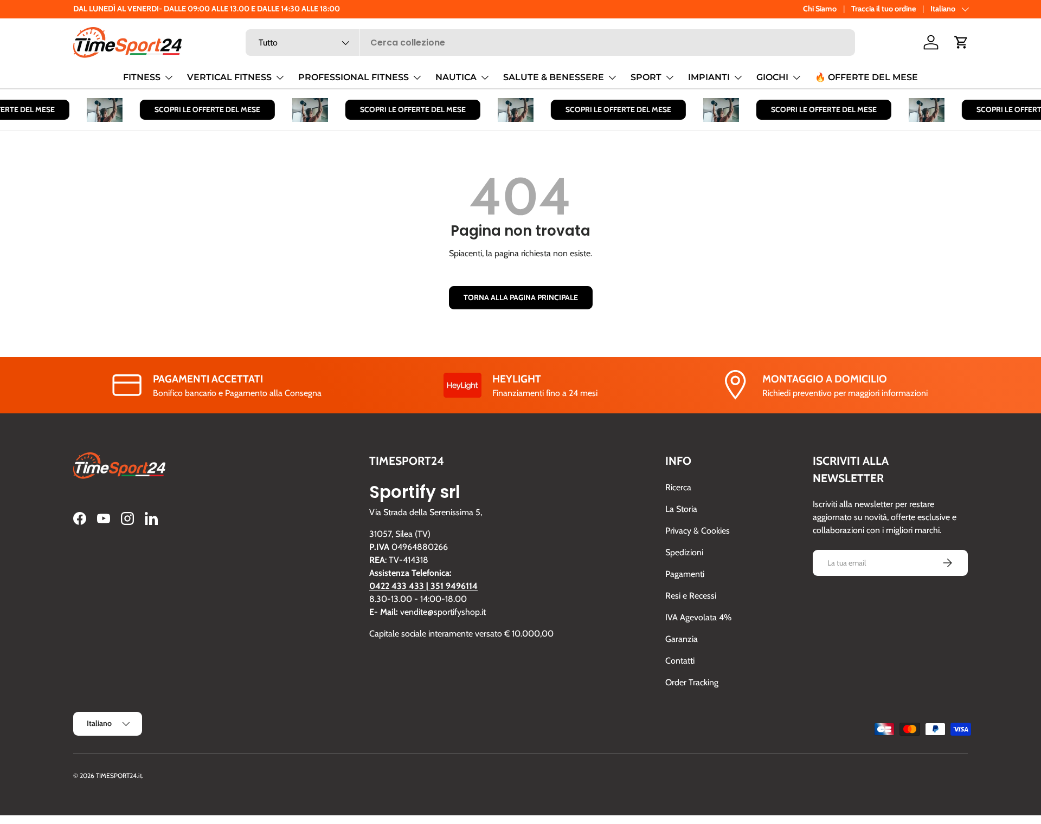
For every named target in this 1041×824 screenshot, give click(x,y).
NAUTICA (456, 77)
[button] (961, 42)
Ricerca (678, 487)
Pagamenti (684, 574)
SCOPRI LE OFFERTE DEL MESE (201, 109)
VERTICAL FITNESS (229, 77)
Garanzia (681, 639)
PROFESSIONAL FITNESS (353, 77)
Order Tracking (691, 682)
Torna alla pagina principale (521, 297)
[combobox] (550, 42)
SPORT (646, 77)
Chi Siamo (820, 9)
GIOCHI (772, 77)
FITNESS (141, 77)
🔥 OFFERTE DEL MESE (866, 77)
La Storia (681, 509)
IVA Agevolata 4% (698, 617)
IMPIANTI (709, 77)
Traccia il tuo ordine (883, 9)
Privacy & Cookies (697, 530)
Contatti (680, 661)
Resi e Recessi (690, 596)
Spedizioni (684, 552)
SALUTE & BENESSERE (553, 77)
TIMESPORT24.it (119, 775)
